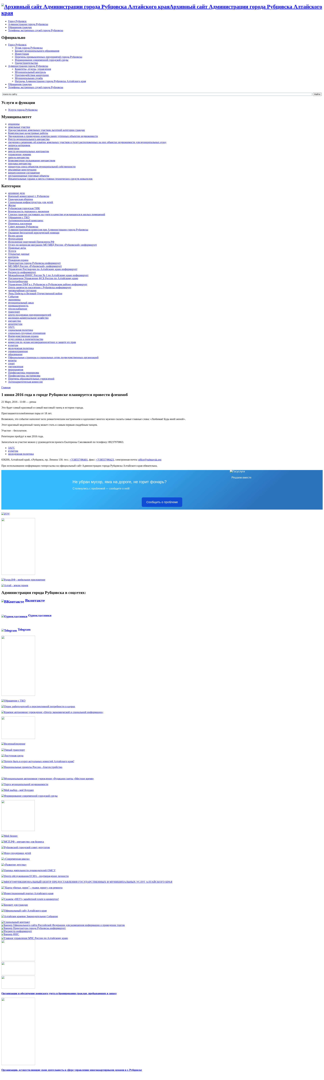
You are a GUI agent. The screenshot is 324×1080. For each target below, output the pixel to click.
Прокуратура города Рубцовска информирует (34, 263)
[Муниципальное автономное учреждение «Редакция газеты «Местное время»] (47, 778)
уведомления (15, 366)
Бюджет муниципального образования (37, 50)
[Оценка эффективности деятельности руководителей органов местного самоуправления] (28, 870)
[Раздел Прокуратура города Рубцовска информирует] (33, 928)
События (13, 296)
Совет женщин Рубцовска (23, 226)
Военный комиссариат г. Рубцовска (28, 196)
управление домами (19, 154)
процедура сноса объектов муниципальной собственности (42, 166)
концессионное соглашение (24, 172)
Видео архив (15, 235)
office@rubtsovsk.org (149, 459)
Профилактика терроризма (23, 372)
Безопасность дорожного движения (28, 211)
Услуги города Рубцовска (22, 109)
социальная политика (20, 330)
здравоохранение (18, 351)
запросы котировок (19, 145)
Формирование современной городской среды (41, 59)
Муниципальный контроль (30, 72)
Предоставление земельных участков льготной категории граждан (46, 130)
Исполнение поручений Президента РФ (31, 241)
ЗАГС (11, 327)
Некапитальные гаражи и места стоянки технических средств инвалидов (50, 178)
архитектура (15, 323)
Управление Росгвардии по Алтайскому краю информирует (42, 269)
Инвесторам (22, 53)
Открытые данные (18, 254)
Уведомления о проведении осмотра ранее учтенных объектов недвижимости (53, 136)
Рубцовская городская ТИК (24, 208)
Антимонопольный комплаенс (25, 220)
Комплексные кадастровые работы (28, 133)
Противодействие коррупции (32, 75)
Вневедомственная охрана (23, 336)
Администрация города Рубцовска (28, 24)
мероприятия (15, 369)
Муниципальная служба (29, 78)
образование (15, 354)
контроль (13, 257)
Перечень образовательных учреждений (31, 378)
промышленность (18, 305)
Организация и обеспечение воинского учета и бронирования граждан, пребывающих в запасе (59, 993)
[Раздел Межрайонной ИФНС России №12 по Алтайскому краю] (10, 934)
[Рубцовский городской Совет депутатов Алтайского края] (25, 847)
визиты (12, 360)
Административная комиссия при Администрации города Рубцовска (48, 229)
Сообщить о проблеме (162, 502)
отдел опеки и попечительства (25, 339)
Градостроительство (26, 63)
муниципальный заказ (21, 302)
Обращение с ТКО (19, 217)
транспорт (14, 311)
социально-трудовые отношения (26, 333)
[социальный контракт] (15, 922)
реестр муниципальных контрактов (28, 151)
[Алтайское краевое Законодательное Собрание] (29, 916)
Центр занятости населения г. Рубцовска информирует (39, 287)
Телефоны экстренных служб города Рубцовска (35, 30)
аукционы (14, 124)
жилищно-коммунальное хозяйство (28, 317)
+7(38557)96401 (79, 459)
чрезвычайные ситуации (22, 290)
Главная (5, 387)
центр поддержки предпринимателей (29, 314)
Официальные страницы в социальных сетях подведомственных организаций (53, 357)
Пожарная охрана (18, 260)
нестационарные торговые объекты (28, 175)
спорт (11, 363)
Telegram (24, 629)
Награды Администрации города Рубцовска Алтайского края (50, 81)
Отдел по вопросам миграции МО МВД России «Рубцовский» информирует (52, 244)
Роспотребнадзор (18, 281)
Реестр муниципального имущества (28, 139)
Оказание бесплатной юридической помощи (33, 232)
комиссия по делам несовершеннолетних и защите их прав (42, 342)
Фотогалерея (15, 238)
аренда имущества (18, 157)
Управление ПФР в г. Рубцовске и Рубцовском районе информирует (47, 284)
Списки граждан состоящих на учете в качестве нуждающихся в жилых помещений (56, 214)
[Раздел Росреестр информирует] (16, 931)
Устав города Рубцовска (29, 47)
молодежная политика (21, 348)
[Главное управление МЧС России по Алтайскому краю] (34, 937)
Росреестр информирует (22, 272)
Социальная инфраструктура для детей (30, 202)
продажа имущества (19, 163)
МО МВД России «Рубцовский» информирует (35, 266)
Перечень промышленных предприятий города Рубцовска (48, 56)
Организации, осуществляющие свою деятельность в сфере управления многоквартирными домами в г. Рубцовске (71, 1070)
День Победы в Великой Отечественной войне (35, 293)
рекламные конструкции (22, 169)
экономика (14, 299)
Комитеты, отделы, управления (33, 69)
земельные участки (19, 127)
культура (13, 345)
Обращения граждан (20, 27)
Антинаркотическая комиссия (25, 381)
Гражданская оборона (20, 199)
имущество (14, 320)
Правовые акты (17, 247)
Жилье (12, 205)
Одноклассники (39, 615)
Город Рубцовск (17, 21)
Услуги (12, 250)
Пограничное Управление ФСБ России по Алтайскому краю (43, 278)
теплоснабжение (17, 308)
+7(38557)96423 (105, 459)
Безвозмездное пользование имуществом (31, 160)
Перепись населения (20, 223)
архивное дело (16, 193)
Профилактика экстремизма (24, 375)
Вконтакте (34, 600)
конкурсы (13, 148)
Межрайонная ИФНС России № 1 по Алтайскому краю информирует (48, 275)
